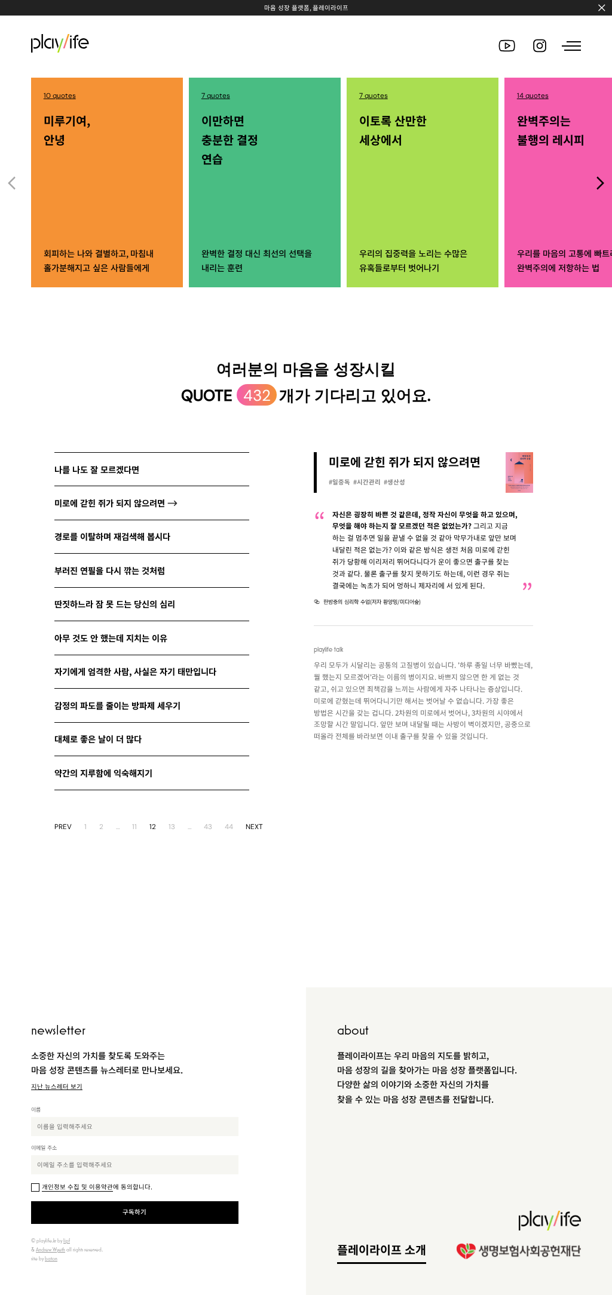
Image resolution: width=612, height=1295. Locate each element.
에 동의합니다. (97, 1186)
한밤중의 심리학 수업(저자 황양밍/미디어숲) (372, 601)
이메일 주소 (44, 1147)
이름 (36, 1109)
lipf (66, 1241)
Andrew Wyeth (50, 1250)
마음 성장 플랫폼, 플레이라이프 (306, 7)
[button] (600, 183)
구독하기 (134, 1211)
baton (51, 1259)
